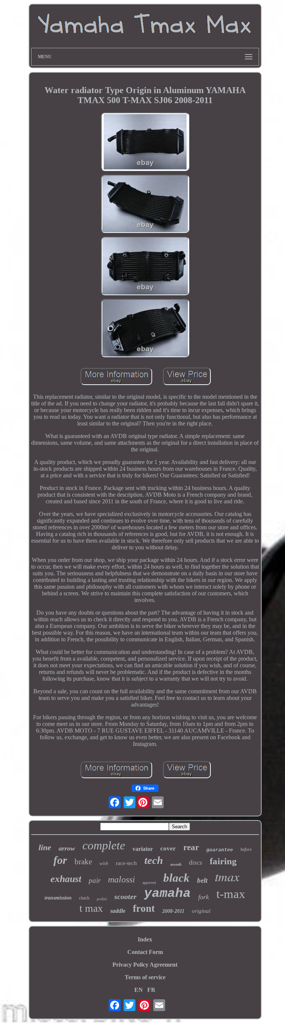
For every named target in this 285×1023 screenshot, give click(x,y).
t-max (230, 894)
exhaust (65, 879)
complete (103, 845)
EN (138, 990)
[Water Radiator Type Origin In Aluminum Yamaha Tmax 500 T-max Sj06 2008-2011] (145, 142)
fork (203, 897)
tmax (227, 876)
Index (145, 939)
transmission (58, 898)
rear (191, 847)
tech (153, 860)
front (144, 908)
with (103, 863)
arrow (67, 848)
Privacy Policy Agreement (144, 964)
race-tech (126, 863)
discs (195, 862)
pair (95, 880)
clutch (84, 898)
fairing (223, 861)
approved (149, 883)
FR (151, 990)
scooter (125, 896)
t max (91, 908)
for (60, 860)
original (201, 911)
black (176, 877)
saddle (117, 911)
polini (102, 899)
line (45, 847)
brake (83, 861)
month (175, 864)
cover (168, 848)
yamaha (167, 893)
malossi (121, 879)
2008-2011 (173, 911)
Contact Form (145, 952)
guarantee (219, 849)
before (246, 849)
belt (202, 880)
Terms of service (145, 977)
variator (142, 849)
